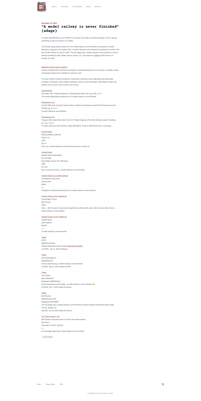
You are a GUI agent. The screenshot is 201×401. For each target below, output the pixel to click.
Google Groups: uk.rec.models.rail (54, 196)
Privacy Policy (50, 384)
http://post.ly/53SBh (75, 246)
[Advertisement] (141, 38)
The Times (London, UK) (50, 316)
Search (98, 6)
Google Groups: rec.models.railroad (54, 176)
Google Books (46, 91)
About (54, 6)
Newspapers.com (47, 102)
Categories (77, 6)
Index (88, 6)
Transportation (47, 337)
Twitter (96, 55)
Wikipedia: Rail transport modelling (54, 67)
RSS (61, 384)
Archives (64, 6)
